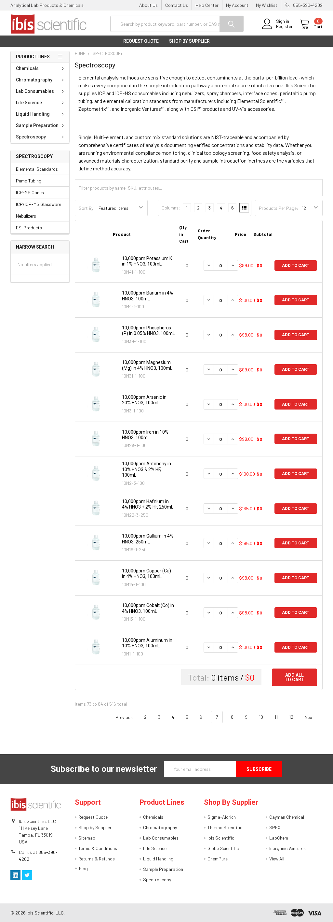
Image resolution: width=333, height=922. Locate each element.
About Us (148, 5)
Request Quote (141, 41)
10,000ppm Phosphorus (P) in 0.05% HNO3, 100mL (148, 330)
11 (276, 717)
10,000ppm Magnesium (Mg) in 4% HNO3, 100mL (147, 365)
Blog (83, 868)
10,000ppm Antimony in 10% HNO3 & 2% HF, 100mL (146, 469)
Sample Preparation (37, 125)
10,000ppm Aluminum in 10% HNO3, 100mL (147, 643)
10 (261, 717)
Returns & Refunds (96, 858)
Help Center (207, 5)
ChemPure (217, 858)
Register (284, 26)
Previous (123, 717)
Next (310, 717)
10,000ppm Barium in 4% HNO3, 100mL (147, 295)
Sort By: (87, 208)
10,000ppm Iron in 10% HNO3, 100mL (145, 434)
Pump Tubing (28, 180)
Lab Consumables (35, 91)
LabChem (278, 838)
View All (276, 858)
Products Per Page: (278, 208)
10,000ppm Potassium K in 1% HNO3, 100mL (147, 261)
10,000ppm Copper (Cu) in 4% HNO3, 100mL (146, 573)
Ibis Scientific (220, 838)
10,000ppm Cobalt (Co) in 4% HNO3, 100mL (148, 608)
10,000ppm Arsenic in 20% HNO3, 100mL (144, 400)
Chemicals (27, 68)
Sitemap (86, 838)
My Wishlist (266, 5)
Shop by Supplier (189, 41)
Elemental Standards (37, 169)
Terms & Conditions (97, 848)
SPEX (274, 827)
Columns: (171, 207)
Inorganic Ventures (287, 848)
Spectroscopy (31, 136)
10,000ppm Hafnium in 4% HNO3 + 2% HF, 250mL (147, 504)
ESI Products (29, 227)
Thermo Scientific (224, 827)
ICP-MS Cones (30, 192)
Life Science (29, 102)
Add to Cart (295, 265)
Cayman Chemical (286, 817)
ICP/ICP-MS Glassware (38, 204)
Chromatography (34, 79)
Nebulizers (26, 216)
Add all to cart (294, 677)
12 (291, 717)
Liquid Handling (33, 114)
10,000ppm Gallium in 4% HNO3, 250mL (147, 538)
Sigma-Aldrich (221, 817)
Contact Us (176, 5)
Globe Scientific (223, 848)
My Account (237, 5)
